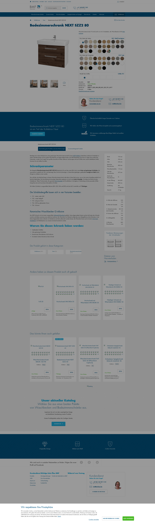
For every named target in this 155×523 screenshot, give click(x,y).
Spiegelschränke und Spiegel (74, 14)
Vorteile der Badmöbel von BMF (59, 492)
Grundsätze (33, 501)
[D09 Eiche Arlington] (104, 42)
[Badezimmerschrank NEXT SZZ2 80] (34, 84)
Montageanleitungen (46, 492)
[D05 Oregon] (95, 42)
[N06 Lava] (122, 46)
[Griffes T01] (83, 75)
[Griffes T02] (89, 75)
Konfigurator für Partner (59, 1)
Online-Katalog (44, 496)
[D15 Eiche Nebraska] (109, 42)
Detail (47, 325)
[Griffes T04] (103, 75)
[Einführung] (30, 20)
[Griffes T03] (96, 75)
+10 (73, 370)
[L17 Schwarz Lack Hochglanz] (90, 51)
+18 (73, 309)
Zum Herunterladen (45, 494)
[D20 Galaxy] (122, 42)
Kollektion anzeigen (37, 132)
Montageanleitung (111, 277)
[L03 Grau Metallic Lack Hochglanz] (81, 51)
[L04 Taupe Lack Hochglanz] (86, 51)
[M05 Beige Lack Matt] (99, 51)
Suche (64, 8)
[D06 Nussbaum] (99, 42)
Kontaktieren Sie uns (95, 102)
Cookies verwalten (94, 519)
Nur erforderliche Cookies (111, 518)
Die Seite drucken (120, 20)
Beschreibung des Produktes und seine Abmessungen (52, 147)
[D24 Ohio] (95, 46)
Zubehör (95, 14)
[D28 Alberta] (113, 46)
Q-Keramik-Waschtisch (59, 213)
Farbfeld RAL (44, 499)
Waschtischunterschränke (37, 14)
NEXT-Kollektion (77, 154)
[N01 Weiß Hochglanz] (81, 42)
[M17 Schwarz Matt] (104, 68)
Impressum (32, 496)
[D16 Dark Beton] (113, 42)
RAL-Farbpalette (58, 179)
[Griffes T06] (110, 75)
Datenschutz (33, 499)
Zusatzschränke (50, 14)
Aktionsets (101, 14)
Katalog (50, 1)
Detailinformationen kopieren (87, 89)
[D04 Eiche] (90, 42)
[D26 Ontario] (104, 46)
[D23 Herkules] (90, 46)
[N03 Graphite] (118, 46)
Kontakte (68, 1)
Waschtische (87, 14)
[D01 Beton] (86, 42)
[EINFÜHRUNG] (30, 1)
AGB (31, 494)
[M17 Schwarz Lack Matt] (104, 51)
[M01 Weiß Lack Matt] (95, 51)
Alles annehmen (128, 518)
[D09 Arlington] (99, 58)
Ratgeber (42, 1)
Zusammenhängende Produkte (75, 147)
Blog (46, 1)
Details (59, 516)
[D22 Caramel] (86, 46)
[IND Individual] (109, 51)
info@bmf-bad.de (116, 102)
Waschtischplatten (60, 14)
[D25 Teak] (99, 46)
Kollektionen (121, 14)
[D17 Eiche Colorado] (118, 42)
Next (44, 20)
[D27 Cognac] (109, 46)
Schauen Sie (57, 439)
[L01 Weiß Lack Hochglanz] (122, 63)
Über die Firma (35, 1)
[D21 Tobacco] (81, 46)
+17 (49, 370)
